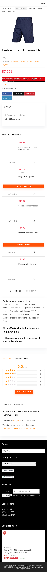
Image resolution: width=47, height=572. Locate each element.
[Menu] (3, 3)
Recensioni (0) (31, 291)
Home (4, 8)
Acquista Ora (23, 245)
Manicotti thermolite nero (28, 233)
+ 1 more (21, 172)
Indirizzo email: (7, 491)
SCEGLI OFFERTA (23, 186)
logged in (17, 421)
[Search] (43, 3)
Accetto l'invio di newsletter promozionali (26, 495)
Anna (6, 509)
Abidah (6, 512)
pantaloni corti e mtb (27, 61)
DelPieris (7, 515)
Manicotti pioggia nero (27, 264)
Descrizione (15, 291)
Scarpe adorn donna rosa (28, 206)
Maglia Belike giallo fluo (27, 177)
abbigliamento (21, 8)
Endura (4, 84)
